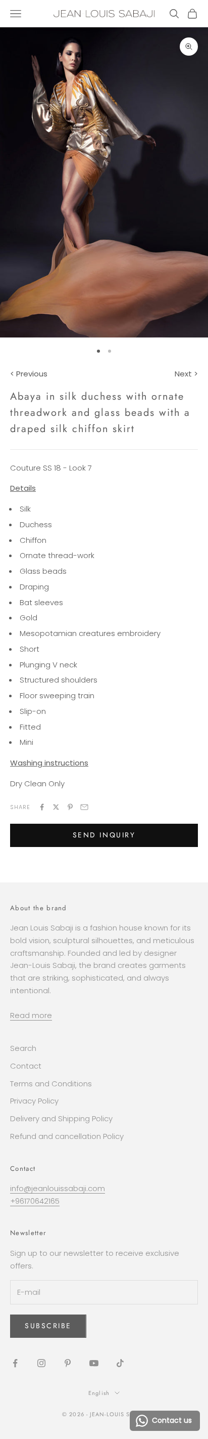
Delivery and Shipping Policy (61, 1118)
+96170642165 (35, 1201)
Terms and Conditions (51, 1083)
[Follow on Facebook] (15, 1363)
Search (23, 1048)
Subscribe (48, 1326)
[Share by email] (84, 807)
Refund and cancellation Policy (67, 1136)
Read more (31, 1015)
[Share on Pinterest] (70, 807)
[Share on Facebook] (42, 807)
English (99, 1393)
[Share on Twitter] (56, 807)
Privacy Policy (34, 1100)
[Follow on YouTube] (94, 1363)
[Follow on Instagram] (41, 1363)
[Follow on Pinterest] (68, 1363)
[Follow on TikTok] (120, 1363)
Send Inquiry (104, 835)
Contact (25, 1066)
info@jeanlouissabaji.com (57, 1188)
